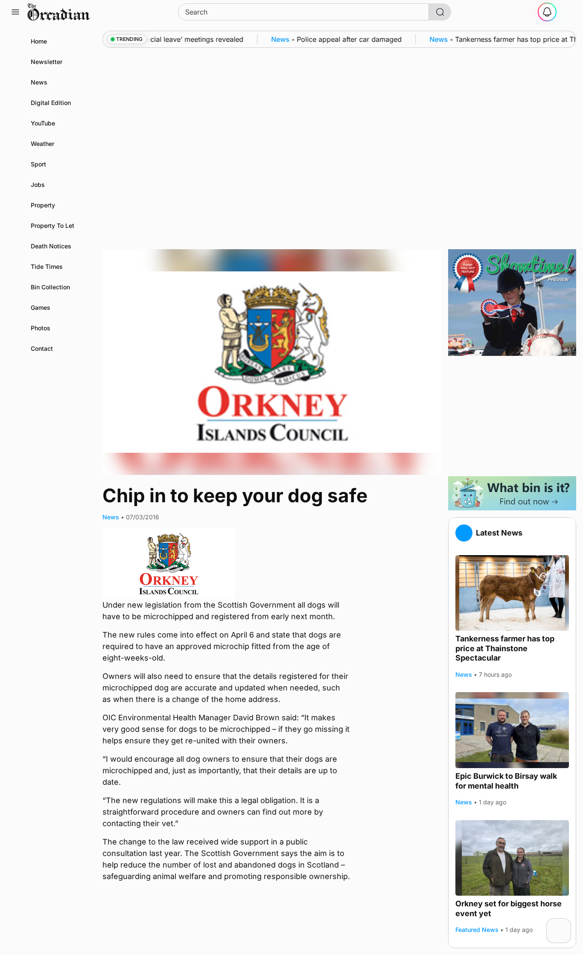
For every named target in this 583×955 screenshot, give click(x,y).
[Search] (440, 11)
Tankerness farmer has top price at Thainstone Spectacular (504, 648)
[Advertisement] (512, 416)
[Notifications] (547, 11)
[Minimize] (565, 924)
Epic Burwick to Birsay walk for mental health (506, 781)
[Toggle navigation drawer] (15, 11)
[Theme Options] (567, 11)
